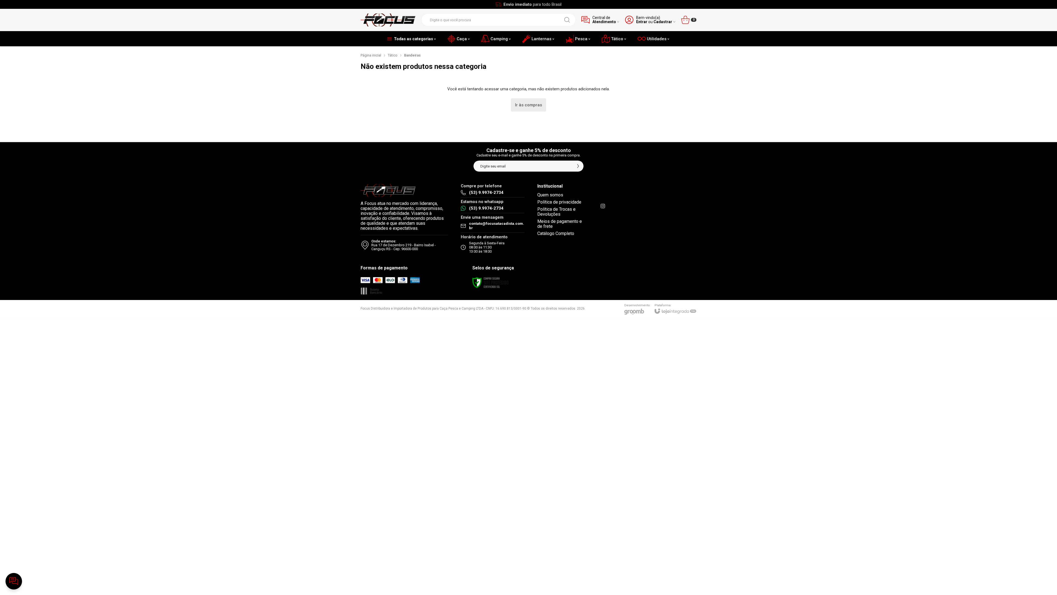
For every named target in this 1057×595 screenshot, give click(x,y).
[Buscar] (567, 20)
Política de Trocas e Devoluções (556, 212)
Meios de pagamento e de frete (559, 224)
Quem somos (550, 195)
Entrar (641, 22)
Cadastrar (662, 22)
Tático (392, 55)
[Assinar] (578, 166)
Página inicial (371, 55)
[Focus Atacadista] (388, 19)
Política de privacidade (559, 202)
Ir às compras (528, 104)
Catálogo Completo (555, 233)
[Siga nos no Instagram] (603, 206)
